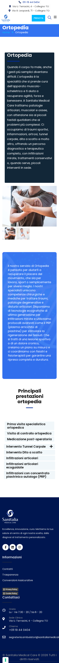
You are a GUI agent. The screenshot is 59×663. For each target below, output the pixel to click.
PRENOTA (38, 18)
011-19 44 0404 (31, 2)
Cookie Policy (11, 593)
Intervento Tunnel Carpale (26, 446)
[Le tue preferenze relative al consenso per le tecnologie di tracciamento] (5, 660)
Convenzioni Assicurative (17, 580)
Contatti (7, 569)
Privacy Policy (11, 589)
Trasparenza (10, 574)
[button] (29, 446)
